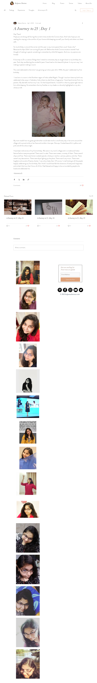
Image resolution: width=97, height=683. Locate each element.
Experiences (21, 10)
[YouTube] (76, 290)
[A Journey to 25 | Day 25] (17, 207)
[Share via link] (28, 179)
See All (91, 196)
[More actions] (82, 23)
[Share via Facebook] (14, 179)
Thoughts (31, 10)
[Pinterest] (60, 290)
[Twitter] (81, 290)
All (4, 10)
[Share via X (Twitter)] (19, 179)
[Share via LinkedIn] (24, 179)
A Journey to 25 (42, 10)
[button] (75, 10)
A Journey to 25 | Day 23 (76, 218)
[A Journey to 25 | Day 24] (48, 207)
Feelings (11, 10)
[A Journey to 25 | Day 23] (79, 207)
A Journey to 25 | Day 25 (15, 218)
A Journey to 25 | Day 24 (45, 218)
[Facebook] (65, 290)
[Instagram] (70, 290)
